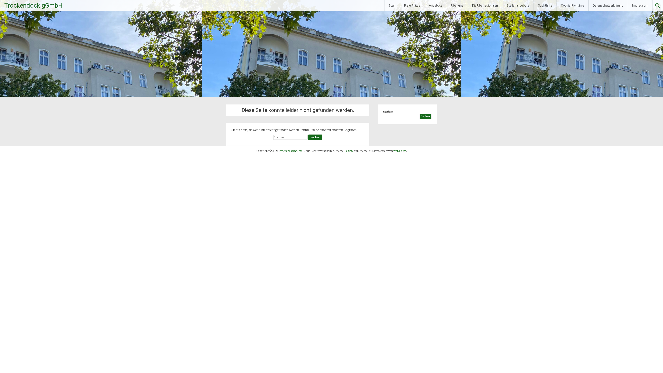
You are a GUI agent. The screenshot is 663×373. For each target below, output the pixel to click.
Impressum (640, 5)
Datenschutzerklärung (608, 5)
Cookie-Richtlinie (572, 5)
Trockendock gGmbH (33, 5)
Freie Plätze (412, 5)
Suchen (388, 111)
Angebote (435, 5)
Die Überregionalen (485, 5)
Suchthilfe (545, 5)
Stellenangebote (518, 5)
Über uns (457, 5)
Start (392, 5)
